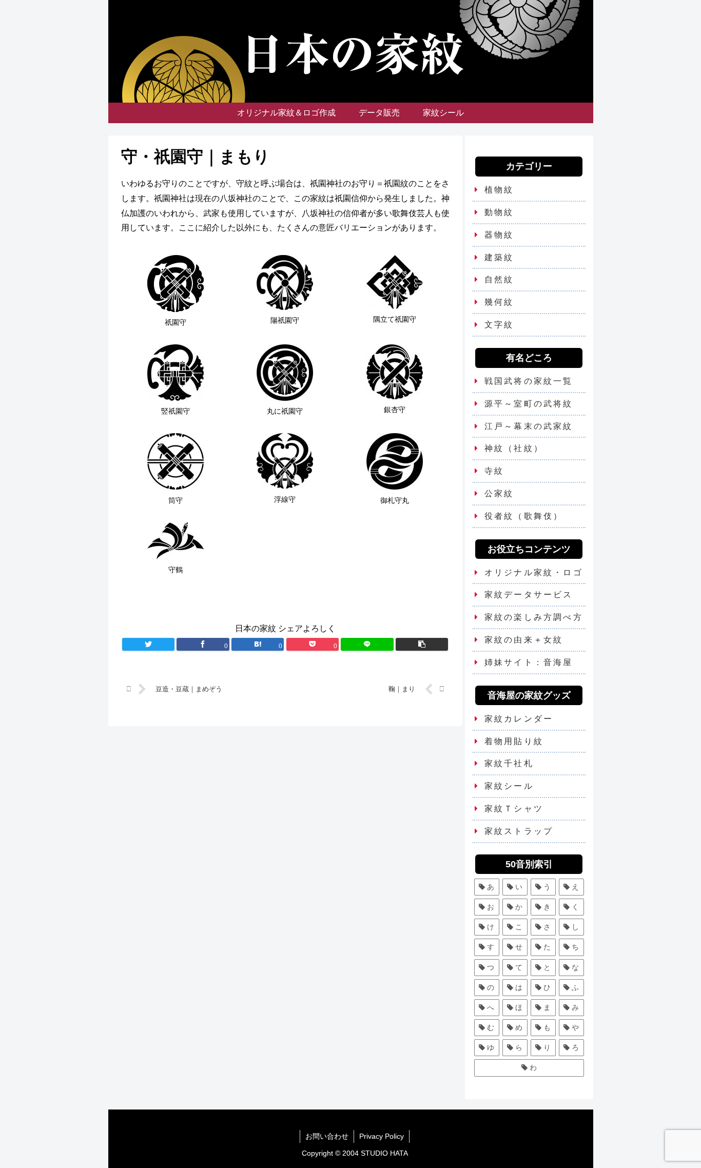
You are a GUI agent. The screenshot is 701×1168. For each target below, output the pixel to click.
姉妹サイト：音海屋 (528, 662)
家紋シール (509, 786)
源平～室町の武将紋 (528, 403)
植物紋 (499, 189)
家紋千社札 (509, 763)
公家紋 (499, 493)
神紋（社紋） (513, 448)
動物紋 (499, 212)
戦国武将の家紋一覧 (528, 381)
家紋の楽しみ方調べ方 (533, 617)
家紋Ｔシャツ (513, 808)
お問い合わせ (326, 1136)
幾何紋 (499, 302)
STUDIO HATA (384, 1153)
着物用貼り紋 (513, 741)
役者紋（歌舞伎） (523, 516)
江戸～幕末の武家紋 (528, 426)
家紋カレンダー (518, 718)
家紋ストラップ (518, 831)
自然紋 (499, 279)
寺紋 (494, 470)
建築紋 (499, 257)
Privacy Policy (381, 1136)
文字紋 (499, 324)
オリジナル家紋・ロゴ (533, 572)
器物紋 (499, 234)
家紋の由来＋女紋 (523, 639)
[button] (422, 644)
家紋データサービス (528, 594)
